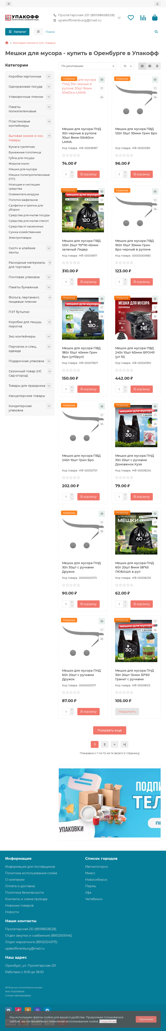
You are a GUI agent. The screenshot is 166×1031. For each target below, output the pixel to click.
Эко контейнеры (22, 336)
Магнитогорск (96, 867)
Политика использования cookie (31, 873)
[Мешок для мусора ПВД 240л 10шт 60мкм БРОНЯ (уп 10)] (136, 319)
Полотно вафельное (23, 199)
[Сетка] (142, 66)
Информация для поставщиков (30, 867)
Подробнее (108, 1021)
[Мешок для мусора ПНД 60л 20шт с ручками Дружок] (83, 641)
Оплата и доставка (20, 886)
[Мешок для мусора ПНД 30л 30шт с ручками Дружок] (83, 534)
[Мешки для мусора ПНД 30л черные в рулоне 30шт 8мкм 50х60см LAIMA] (83, 100)
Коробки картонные (25, 76)
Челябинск (93, 899)
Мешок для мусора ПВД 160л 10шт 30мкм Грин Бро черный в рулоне (134, 245)
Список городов (101, 858)
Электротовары (20, 237)
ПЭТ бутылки (19, 312)
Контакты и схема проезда (26, 899)
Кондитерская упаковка (20, 408)
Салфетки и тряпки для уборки (26, 207)
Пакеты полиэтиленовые (22, 109)
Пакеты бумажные (23, 287)
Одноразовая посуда (25, 87)
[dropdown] (8, 3)
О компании (15, 880)
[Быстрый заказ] (102, 79)
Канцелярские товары (27, 396)
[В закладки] (102, 88)
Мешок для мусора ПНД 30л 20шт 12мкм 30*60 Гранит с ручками (134, 675)
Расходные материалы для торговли (27, 265)
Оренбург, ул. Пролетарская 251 (30, 966)
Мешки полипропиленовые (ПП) (29, 177)
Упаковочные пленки (26, 97)
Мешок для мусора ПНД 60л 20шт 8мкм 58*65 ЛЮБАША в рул (134, 567)
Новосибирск (96, 880)
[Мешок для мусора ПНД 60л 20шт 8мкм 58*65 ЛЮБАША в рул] (136, 534)
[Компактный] (157, 66)
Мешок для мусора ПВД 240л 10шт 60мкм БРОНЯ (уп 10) (135, 352)
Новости (12, 912)
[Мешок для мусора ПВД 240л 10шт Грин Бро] (83, 426)
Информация (18, 858)
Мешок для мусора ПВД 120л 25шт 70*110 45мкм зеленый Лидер (81, 245)
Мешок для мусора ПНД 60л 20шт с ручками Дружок (81, 675)
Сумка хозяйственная (25, 232)
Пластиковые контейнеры (19, 123)
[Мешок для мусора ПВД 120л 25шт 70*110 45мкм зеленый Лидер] (83, 211)
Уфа (88, 893)
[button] (66, 803)
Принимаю (146, 1019)
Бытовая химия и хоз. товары (34, 42)
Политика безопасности (24, 893)
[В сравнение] (102, 97)
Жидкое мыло (19, 163)
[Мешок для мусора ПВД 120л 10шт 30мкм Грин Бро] (136, 100)
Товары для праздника (27, 386)
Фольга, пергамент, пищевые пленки (24, 299)
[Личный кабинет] (157, 3)
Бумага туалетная (22, 146)
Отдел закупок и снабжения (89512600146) (38, 935)
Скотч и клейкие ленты (22, 250)
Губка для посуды (21, 158)
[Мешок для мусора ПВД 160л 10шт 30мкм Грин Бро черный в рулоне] (136, 211)
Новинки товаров (19, 905)
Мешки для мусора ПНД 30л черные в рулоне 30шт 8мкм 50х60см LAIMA (81, 135)
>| (124, 744)
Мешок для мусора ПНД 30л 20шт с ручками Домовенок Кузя (134, 460)
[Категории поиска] (38, 31)
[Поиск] (156, 31)
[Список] (150, 66)
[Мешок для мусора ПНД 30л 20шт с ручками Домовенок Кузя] (136, 426)
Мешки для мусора (23, 169)
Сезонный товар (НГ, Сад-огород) (25, 373)
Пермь (90, 886)
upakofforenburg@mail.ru (79, 20)
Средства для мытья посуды (29, 215)
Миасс (90, 873)
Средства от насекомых (26, 226)
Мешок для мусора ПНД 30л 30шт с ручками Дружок (81, 567)
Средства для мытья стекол (29, 220)
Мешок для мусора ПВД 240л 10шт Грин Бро (81, 458)
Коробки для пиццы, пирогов (25, 324)
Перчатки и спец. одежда (23, 349)
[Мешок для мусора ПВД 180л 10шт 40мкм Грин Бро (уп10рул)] (83, 319)
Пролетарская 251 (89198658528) (86, 15)
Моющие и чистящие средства (24, 186)
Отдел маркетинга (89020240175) (31, 942)
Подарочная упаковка (26, 361)
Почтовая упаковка (24, 277)
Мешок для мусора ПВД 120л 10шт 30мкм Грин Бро (136, 131)
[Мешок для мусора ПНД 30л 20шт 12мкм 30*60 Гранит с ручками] (136, 641)
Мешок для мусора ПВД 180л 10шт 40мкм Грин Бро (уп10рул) (81, 352)
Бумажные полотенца (25, 152)
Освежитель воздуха (24, 194)
